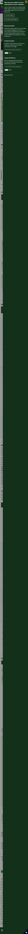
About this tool (8, 75)
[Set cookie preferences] (25, 931)
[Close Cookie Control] (26, 2)
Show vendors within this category (12, 49)
